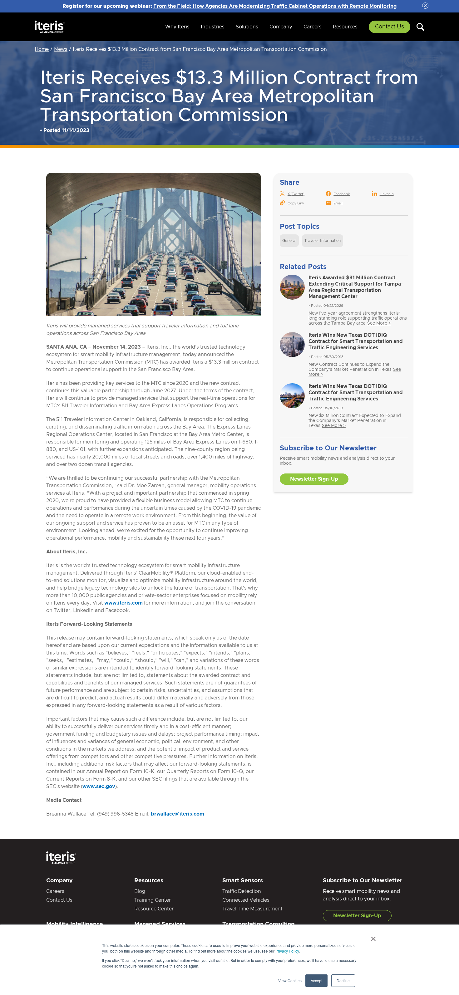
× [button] (373, 936)
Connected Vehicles (245, 900)
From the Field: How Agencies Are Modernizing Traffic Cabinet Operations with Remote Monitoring (275, 6)
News (60, 49)
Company (280, 26)
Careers (313, 26)
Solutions (247, 26)
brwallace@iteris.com (177, 813)
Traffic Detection (241, 891)
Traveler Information (322, 241)
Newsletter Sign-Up (314, 479)
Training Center (152, 900)
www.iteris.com (123, 602)
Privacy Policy (287, 950)
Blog (139, 891)
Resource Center (154, 908)
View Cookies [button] (290, 980)
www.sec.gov (98, 786)
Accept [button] (316, 980)
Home (42, 49)
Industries (213, 26)
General (289, 241)
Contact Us (389, 27)
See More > (379, 323)
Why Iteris (177, 26)
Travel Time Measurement (252, 908)
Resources (345, 26)
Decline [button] (343, 980)
